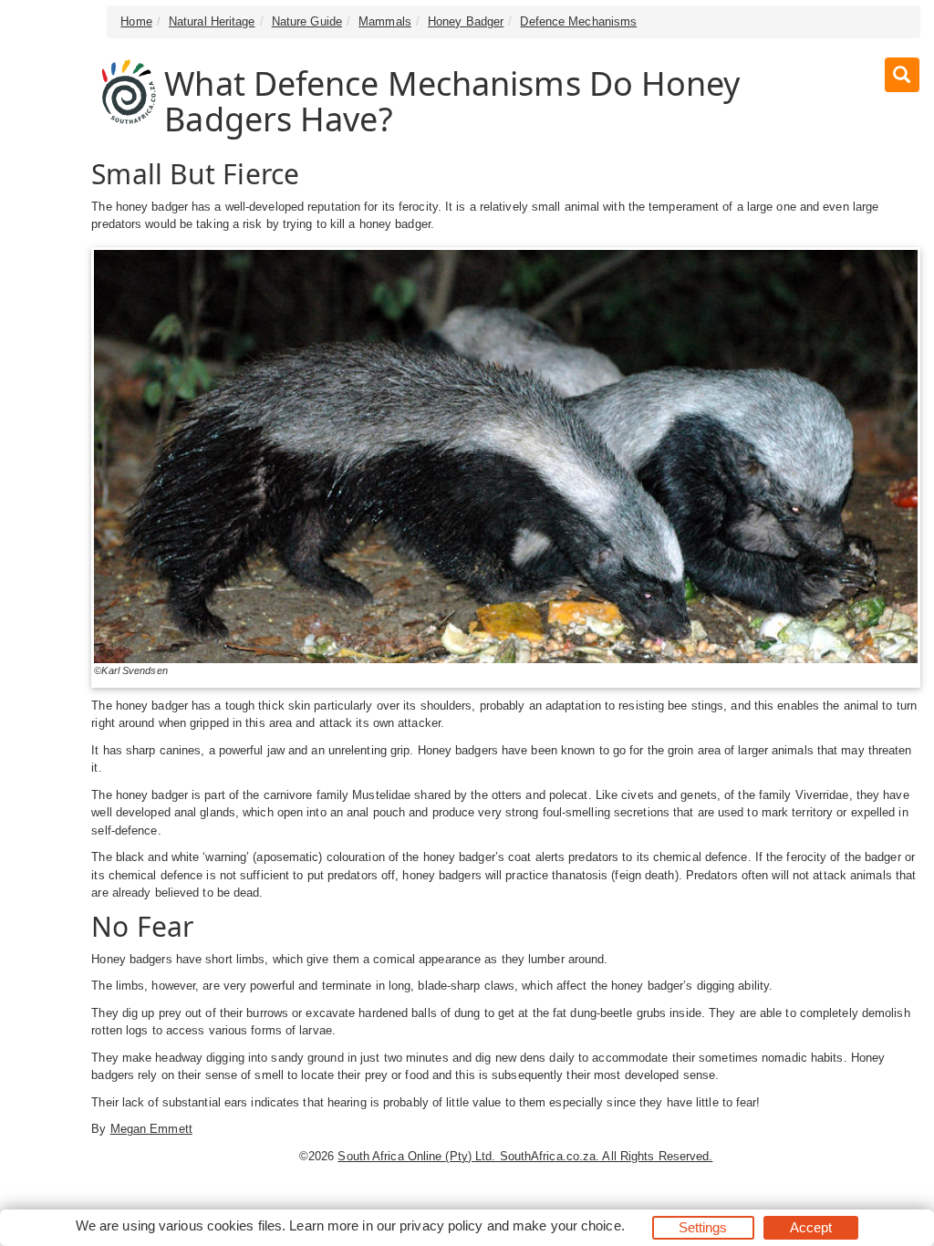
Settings (703, 1227)
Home (135, 21)
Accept (811, 1227)
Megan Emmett (151, 1129)
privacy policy (441, 1225)
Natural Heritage (212, 21)
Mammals (384, 21)
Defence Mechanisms (578, 21)
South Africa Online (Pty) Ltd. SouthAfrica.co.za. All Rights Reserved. (524, 1156)
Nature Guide (307, 21)
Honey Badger (465, 21)
